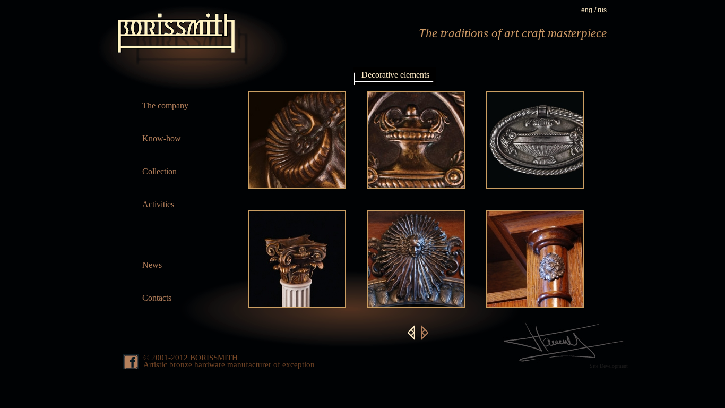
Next (424, 333)
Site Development (609, 366)
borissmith (179, 39)
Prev (411, 333)
